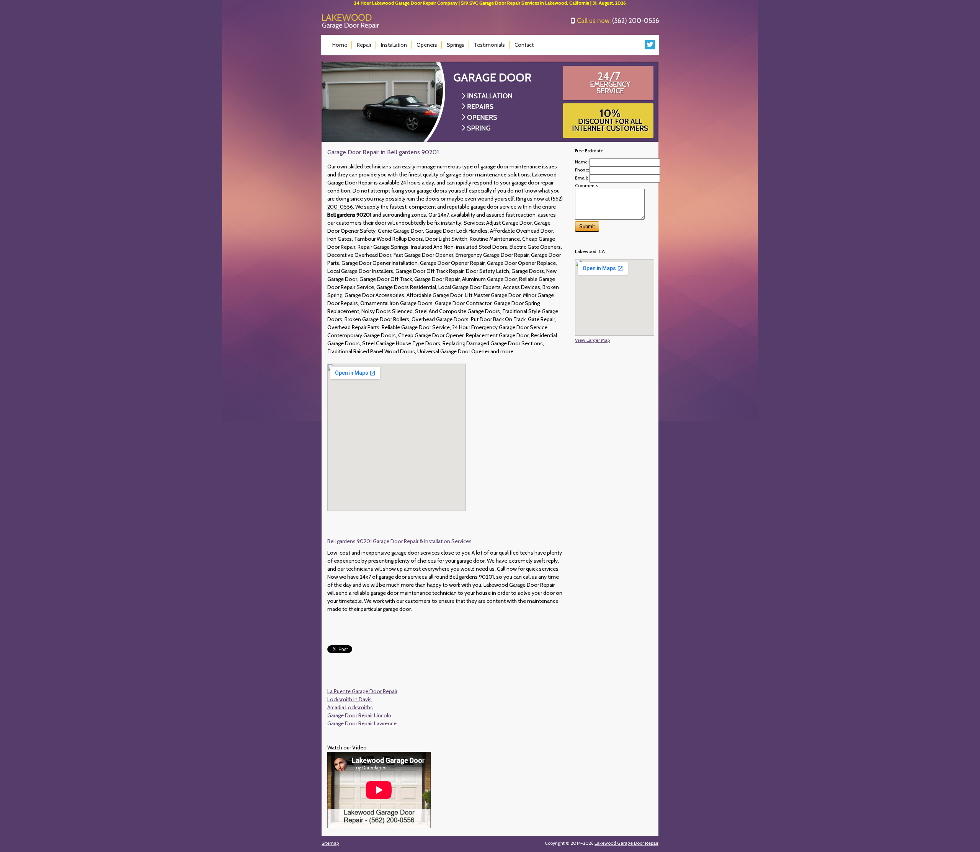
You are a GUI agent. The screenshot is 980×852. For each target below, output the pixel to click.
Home (339, 44)
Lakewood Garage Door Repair (626, 843)
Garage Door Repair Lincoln (359, 715)
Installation (394, 44)
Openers (426, 44)
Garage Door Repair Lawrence (362, 723)
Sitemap (330, 843)
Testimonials (489, 44)
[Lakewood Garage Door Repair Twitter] (650, 48)
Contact (524, 44)
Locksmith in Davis (349, 699)
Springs (455, 44)
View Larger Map (592, 340)
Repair (364, 44)
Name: (582, 162)
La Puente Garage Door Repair (362, 691)
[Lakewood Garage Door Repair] (350, 28)
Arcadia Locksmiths (350, 707)
